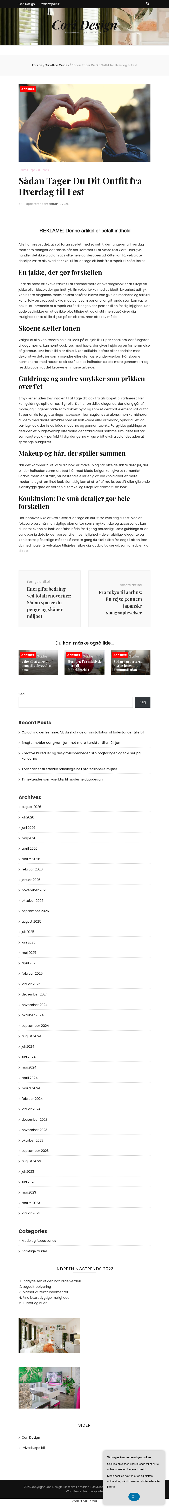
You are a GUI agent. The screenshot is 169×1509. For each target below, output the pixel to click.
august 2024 (31, 1036)
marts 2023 (31, 1203)
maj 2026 (29, 838)
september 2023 (35, 1150)
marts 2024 (31, 1088)
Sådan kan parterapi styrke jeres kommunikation (128, 665)
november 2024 (35, 1004)
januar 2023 (31, 1213)
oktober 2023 (32, 1140)
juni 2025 (28, 942)
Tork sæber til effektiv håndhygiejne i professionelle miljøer (69, 769)
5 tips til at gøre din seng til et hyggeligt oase (36, 665)
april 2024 (30, 1078)
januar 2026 (31, 879)
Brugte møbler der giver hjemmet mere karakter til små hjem (71, 742)
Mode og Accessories (39, 1240)
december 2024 (35, 994)
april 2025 (30, 963)
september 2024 (35, 1025)
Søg (22, 694)
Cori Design (27, 4)
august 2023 (31, 1161)
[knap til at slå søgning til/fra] (147, 4)
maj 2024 (29, 1067)
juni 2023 (28, 1182)
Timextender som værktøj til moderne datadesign (62, 779)
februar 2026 (32, 869)
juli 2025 (28, 931)
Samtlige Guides (34, 170)
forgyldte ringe (51, 414)
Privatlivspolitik (49, 4)
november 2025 (34, 890)
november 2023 (34, 1130)
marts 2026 (31, 859)
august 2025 (31, 921)
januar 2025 (31, 984)
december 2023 (34, 1119)
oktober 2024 (33, 1015)
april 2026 (30, 848)
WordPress (73, 1491)
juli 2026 (28, 817)
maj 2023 (29, 1192)
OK (134, 1496)
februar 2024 (32, 1098)
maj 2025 (29, 952)
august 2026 (31, 806)
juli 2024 (28, 1046)
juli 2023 (28, 1171)
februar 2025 (32, 973)
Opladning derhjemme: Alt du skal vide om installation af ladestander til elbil (83, 732)
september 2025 (35, 911)
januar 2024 (31, 1109)
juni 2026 (28, 827)
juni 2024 (29, 1057)
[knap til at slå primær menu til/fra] (85, 50)
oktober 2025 (32, 900)
